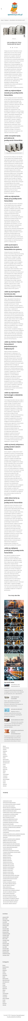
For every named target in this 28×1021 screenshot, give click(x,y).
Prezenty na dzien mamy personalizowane (12, 825)
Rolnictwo (5, 769)
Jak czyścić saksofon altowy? (9, 883)
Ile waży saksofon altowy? (9, 885)
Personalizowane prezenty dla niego (11, 875)
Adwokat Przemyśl (7, 858)
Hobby (4, 752)
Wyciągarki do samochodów (9, 815)
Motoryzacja (6, 759)
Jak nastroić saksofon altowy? (10, 903)
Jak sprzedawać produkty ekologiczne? (12, 809)
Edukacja (5, 751)
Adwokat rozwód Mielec (8, 868)
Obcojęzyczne (6, 762)
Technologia (6, 774)
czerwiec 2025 (6, 940)
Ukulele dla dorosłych (8, 862)
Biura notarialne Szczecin (8, 817)
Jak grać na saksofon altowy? (9, 892)
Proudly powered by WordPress (14, 1017)
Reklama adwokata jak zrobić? (10, 810)
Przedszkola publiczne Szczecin (10, 820)
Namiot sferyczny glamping (9, 807)
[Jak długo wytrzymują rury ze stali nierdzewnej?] (14, 633)
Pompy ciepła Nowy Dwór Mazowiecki (11, 845)
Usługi (4, 782)
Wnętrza (5, 784)
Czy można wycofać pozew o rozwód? (11, 804)
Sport (4, 772)
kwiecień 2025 (6, 943)
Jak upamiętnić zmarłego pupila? (10, 814)
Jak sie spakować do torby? (17, 719)
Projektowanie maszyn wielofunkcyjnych (12, 812)
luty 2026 (5, 927)
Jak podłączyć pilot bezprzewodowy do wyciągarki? (12, 686)
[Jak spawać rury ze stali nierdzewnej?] (14, 619)
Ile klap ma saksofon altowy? (9, 882)
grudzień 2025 (6, 930)
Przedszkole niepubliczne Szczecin (10, 822)
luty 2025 (5, 947)
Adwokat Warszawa (7, 860)
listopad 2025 (6, 932)
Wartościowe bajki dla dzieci (9, 802)
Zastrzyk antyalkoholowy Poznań (10, 819)
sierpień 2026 (6, 917)
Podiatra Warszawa (7, 880)
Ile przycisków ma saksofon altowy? (11, 898)
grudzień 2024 (6, 950)
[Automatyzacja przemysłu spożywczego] (14, 660)
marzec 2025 (6, 945)
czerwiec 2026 (6, 920)
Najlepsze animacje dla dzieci (9, 840)
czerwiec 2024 (6, 955)
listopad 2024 (6, 952)
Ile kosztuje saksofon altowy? (9, 895)
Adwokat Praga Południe (8, 863)
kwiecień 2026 (6, 923)
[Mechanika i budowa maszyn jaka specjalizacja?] (14, 673)
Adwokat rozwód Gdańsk (8, 873)
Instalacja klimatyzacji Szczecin (10, 878)
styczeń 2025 (6, 948)
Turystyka (5, 777)
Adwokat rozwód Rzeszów (8, 867)
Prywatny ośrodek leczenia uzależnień (11, 839)
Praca (4, 764)
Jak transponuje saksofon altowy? (10, 900)
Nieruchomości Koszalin (8, 824)
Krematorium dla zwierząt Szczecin (11, 850)
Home (2, 20)
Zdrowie (4, 786)
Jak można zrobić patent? (9, 806)
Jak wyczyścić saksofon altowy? (10, 901)
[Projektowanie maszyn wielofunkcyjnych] (14, 606)
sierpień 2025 (6, 937)
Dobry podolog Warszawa (8, 893)
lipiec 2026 (5, 918)
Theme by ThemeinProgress (17, 1015)
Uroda (4, 781)
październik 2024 (6, 953)
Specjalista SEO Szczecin (8, 865)
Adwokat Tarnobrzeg (7, 855)
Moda (4, 757)
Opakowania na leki (7, 801)
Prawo (4, 766)
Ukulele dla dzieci (7, 853)
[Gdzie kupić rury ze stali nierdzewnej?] (14, 646)
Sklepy (4, 771)
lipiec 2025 (5, 938)
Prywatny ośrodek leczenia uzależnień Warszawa (14, 834)
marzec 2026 (6, 925)
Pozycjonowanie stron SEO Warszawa (11, 844)
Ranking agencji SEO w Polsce (9, 842)
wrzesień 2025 (6, 935)
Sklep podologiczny (7, 887)
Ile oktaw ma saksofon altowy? (10, 897)
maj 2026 (5, 922)
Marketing (5, 756)
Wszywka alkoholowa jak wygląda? (10, 877)
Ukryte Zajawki (6, 779)
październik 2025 (6, 933)
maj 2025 (5, 942)
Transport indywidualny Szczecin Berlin (11, 852)
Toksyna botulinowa (7, 849)
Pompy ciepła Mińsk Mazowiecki (10, 847)
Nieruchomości (6, 761)
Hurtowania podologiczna (8, 888)
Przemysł (6, 20)
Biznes (4, 746)
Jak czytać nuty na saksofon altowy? (11, 890)
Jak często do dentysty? (16, 709)
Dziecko (4, 749)
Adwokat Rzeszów (7, 857)
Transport (5, 776)
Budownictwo (6, 747)
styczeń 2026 (6, 928)
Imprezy (5, 754)
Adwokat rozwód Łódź (8, 870)
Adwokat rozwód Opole (8, 872)
